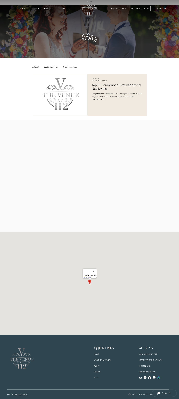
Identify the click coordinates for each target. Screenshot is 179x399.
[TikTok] (145, 377)
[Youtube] (140, 377)
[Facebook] (149, 377)
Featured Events (51, 67)
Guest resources (70, 67)
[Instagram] (154, 377)
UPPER (141, 360)
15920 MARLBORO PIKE (148, 354)
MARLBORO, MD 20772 (153, 360)
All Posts (35, 67)
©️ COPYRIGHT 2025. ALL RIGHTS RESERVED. (146, 394)
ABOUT (96, 366)
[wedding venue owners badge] (158, 377)
